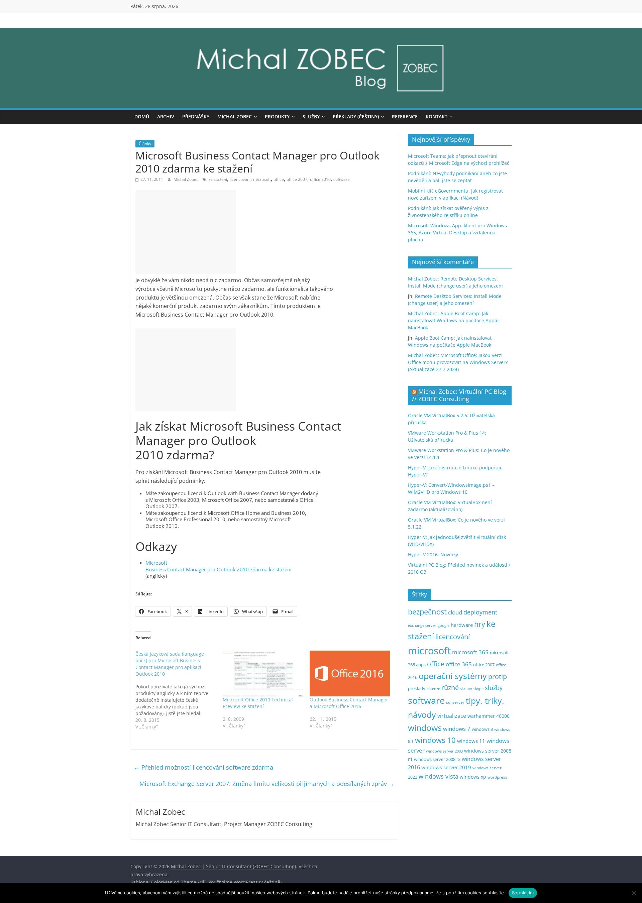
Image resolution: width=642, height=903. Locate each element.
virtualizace (451, 715)
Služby (311, 116)
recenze (433, 688)
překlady (416, 688)
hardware (462, 625)
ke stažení (217, 179)
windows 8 (482, 729)
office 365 (459, 664)
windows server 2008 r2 (437, 759)
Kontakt (436, 116)
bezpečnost (427, 611)
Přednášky (195, 116)
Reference (405, 116)
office (279, 179)
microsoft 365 (470, 652)
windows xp (473, 777)
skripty (466, 688)
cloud (455, 612)
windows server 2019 (446, 767)
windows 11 (471, 741)
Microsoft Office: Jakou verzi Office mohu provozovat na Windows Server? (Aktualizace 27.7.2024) (458, 362)
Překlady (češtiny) (356, 116)
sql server (455, 702)
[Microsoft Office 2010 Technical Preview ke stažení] (263, 674)
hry (479, 624)
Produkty (277, 116)
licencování (240, 179)
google (443, 625)
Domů (141, 116)
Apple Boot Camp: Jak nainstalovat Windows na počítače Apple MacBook (453, 320)
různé (450, 687)
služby (494, 688)
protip (497, 676)
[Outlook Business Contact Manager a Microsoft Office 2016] (350, 674)
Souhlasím (523, 892)
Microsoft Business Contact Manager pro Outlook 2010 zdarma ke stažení (218, 566)
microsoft (262, 179)
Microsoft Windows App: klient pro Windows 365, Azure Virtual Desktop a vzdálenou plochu (457, 232)
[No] (633, 893)
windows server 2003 (444, 751)
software (341, 179)
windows (425, 727)
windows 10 (435, 740)
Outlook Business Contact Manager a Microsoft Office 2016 (349, 702)
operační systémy (453, 675)
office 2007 (297, 179)
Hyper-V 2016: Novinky (433, 554)
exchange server (422, 625)
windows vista (438, 776)
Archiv (165, 116)
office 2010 (320, 179)
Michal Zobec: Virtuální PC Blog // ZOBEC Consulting (459, 395)
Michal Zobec (234, 116)
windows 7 (456, 728)
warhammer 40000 (488, 716)
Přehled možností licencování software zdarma (203, 767)
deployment (480, 612)
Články (145, 143)
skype (478, 688)
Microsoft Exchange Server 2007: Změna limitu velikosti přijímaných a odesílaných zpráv (267, 784)
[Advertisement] (185, 232)
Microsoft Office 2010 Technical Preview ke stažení (258, 702)
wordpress (497, 777)
